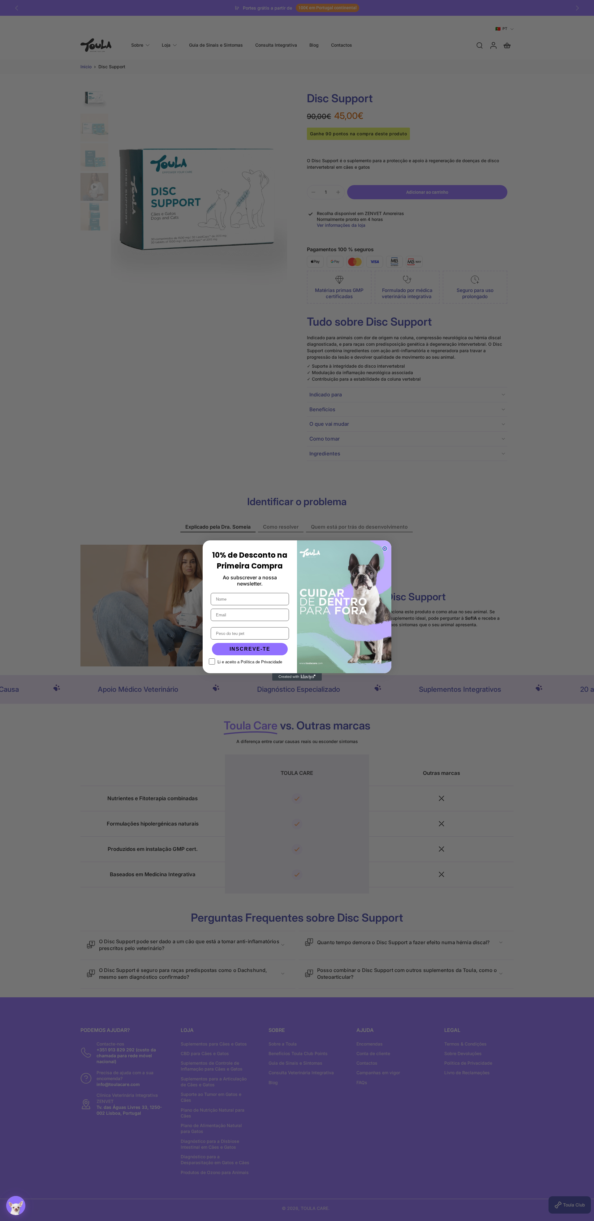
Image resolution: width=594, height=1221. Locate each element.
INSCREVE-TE (250, 649)
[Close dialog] (385, 549)
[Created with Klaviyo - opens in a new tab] (297, 677)
